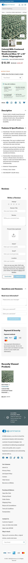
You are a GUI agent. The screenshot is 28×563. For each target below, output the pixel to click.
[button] (9, 204)
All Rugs (24, 12)
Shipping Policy (6, 502)
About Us (5, 467)
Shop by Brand (6, 496)
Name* (14, 244)
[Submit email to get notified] (20, 77)
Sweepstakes (6, 511)
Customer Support (7, 522)
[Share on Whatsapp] (11, 103)
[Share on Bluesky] (24, 103)
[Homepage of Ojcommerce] (8, 4)
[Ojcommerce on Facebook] (3, 457)
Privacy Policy (6, 470)
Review (14, 215)
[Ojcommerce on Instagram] (11, 457)
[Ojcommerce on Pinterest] (18, 457)
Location (14, 258)
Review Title (14, 208)
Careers (4, 476)
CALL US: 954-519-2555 (9, 525)
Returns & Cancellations (9, 505)
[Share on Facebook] (7, 103)
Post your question (14, 319)
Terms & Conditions (8, 508)
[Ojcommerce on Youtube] (7, 457)
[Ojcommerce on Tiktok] (14, 457)
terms (20, 270)
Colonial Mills (5, 59)
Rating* (14, 201)
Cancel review (8, 276)
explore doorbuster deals (14, 1)
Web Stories (5, 480)
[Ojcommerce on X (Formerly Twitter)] (22, 457)
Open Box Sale (6, 493)
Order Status (6, 499)
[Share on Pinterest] (15, 103)
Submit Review (19, 276)
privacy (14, 272)
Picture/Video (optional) (14, 229)
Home (3, 12)
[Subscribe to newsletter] (24, 542)
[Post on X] (20, 103)
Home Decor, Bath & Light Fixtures (13, 12)
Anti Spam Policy (7, 473)
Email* (14, 251)
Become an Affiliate (8, 483)
